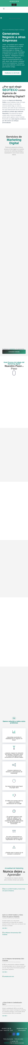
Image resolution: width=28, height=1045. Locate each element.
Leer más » (4, 928)
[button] (14, 718)
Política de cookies (19, 1039)
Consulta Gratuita (14, 352)
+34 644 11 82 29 (14, 1)
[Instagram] (15, 5)
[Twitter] (13, 5)
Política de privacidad (8, 1039)
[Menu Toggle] (24, 9)
